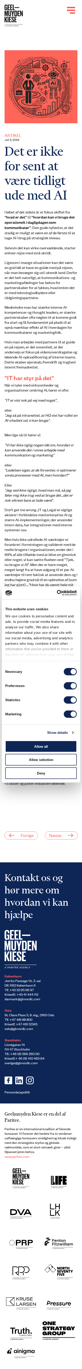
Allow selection (41, 760)
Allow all (41, 746)
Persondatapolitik (17, 1092)
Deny (41, 773)
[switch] (70, 685)
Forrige (27, 835)
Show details (57, 733)
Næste (55, 835)
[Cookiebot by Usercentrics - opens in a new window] (58, 593)
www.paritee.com (17, 1156)
